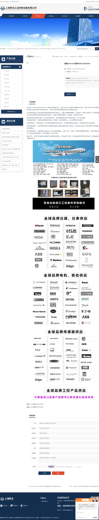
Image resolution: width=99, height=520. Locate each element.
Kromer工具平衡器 (6, 161)
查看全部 (4, 169)
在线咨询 (68, 94)
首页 (61, 56)
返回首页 (88, 1)
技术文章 (64, 16)
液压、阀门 (7, 90)
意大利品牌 (7, 86)
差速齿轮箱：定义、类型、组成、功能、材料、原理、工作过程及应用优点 (12, 165)
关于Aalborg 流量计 (7, 141)
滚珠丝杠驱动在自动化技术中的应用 (10, 137)
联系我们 (91, 16)
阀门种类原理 (5, 145)
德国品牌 (6, 106)
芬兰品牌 (6, 71)
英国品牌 (6, 74)
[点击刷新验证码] (51, 466)
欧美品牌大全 (7, 67)
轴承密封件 (7, 94)
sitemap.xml (56, 517)
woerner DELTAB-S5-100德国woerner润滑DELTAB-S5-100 (48, 486)
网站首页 (11, 16)
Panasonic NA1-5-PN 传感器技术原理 (11, 149)
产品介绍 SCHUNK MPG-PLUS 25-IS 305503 (12, 157)
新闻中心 (51, 16)
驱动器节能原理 (6, 128)
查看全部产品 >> (11, 111)
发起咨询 (95, 517)
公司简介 (5, 505)
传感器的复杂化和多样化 (8, 153)
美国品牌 (6, 102)
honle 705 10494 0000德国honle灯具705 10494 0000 (50, 48)
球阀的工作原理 (6, 132)
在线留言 (93, 1)
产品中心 (38, 16)
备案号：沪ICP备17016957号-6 (44, 517)
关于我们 (24, 16)
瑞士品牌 (6, 78)
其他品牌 (6, 98)
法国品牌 (6, 82)
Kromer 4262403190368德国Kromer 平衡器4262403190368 (21, 48)
